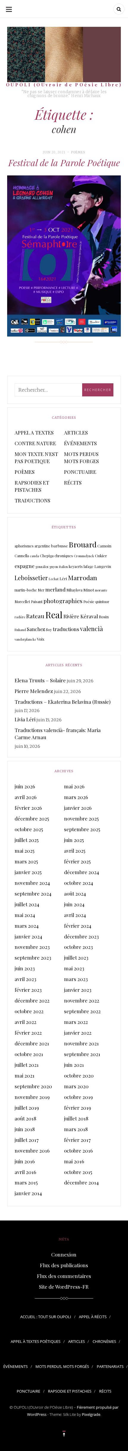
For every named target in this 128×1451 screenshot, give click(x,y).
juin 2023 (25, 968)
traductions (66, 628)
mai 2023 (74, 968)
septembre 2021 (82, 1054)
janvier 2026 (78, 807)
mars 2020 (76, 1086)
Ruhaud (20, 630)
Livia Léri (25, 719)
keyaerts (76, 566)
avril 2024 (75, 915)
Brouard (82, 544)
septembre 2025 (82, 829)
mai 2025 (25, 850)
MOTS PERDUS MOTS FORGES (81, 457)
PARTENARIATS (110, 1366)
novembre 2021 (81, 1043)
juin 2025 (74, 840)
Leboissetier (31, 578)
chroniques (63, 555)
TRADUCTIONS (32, 500)
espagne (25, 565)
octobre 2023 (78, 947)
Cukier (101, 555)
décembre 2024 (81, 872)
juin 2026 (25, 786)
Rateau (35, 616)
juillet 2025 (27, 840)
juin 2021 (74, 1064)
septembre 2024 (33, 893)
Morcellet (22, 601)
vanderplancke (25, 639)
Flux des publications (64, 1265)
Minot (88, 589)
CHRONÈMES (104, 1341)
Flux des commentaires (64, 1276)
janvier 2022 (77, 1032)
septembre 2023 (33, 957)
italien (63, 566)
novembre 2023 (32, 947)
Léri (63, 578)
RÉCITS (73, 482)
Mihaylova (74, 590)
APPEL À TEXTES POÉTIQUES (35, 1341)
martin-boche (26, 590)
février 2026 (28, 807)
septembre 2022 (82, 1011)
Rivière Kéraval (80, 616)
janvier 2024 (28, 936)
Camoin (104, 545)
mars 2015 (26, 1182)
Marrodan (82, 577)
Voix (40, 639)
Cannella (22, 555)
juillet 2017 (27, 1139)
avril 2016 (25, 1172)
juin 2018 (25, 1129)
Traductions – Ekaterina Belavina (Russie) (62, 701)
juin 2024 (74, 904)
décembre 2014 (81, 1182)
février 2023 (28, 989)
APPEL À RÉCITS (93, 1316)
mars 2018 (76, 1129)
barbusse (59, 545)
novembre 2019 (32, 1097)
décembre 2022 (32, 1000)
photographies (62, 601)
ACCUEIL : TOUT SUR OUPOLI (45, 1316)
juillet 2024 (27, 904)
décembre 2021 (32, 1043)
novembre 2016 (32, 1150)
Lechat (54, 579)
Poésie (88, 601)
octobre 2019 (78, 1097)
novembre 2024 (32, 882)
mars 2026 (76, 797)
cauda (34, 556)
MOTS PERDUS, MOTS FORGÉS (62, 1366)
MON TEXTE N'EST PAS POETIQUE (36, 457)
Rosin (104, 616)
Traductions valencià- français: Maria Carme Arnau (58, 733)
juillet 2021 (27, 1064)
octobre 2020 (79, 1075)
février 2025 (77, 861)
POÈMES (78, 152)
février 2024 (77, 925)
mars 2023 (76, 979)
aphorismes (24, 546)
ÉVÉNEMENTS (80, 443)
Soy (49, 629)
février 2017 (77, 1139)
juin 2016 (25, 1161)
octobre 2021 (29, 1054)
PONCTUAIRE (80, 471)
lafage (88, 566)
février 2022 (28, 1032)
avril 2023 (25, 979)
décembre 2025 (32, 818)
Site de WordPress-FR (64, 1286)
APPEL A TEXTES (34, 432)
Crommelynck (84, 556)
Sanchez (36, 629)
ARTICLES (76, 432)
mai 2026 (74, 786)
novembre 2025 (81, 818)
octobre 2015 (78, 1172)
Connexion (64, 1254)
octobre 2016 (78, 1150)
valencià (91, 629)
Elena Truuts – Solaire (40, 680)
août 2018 (25, 1118)
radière (20, 617)
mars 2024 (27, 925)
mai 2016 (74, 1161)
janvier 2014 (28, 1193)
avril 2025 (74, 850)
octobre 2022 (29, 1011)
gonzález (42, 566)
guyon (53, 566)
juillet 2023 (76, 957)
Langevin (102, 566)
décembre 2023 (81, 936)
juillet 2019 (27, 1107)
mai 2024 (25, 915)
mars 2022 (76, 1022)
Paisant (37, 601)
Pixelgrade (91, 1414)
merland (55, 589)
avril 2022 (25, 1022)
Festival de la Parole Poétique (64, 163)
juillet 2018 (76, 1118)
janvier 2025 (28, 872)
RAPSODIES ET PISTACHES (32, 486)
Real (54, 614)
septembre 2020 (33, 1086)
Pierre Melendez (34, 691)
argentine (42, 546)
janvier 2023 (77, 989)
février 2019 (77, 1107)
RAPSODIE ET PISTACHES (69, 1391)
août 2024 (75, 893)
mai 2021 (25, 1075)
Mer (41, 590)
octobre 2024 (78, 882)
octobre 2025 (29, 829)
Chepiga (47, 555)
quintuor (102, 601)
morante (101, 590)
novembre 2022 (81, 1000)
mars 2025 (26, 861)
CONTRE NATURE (35, 443)
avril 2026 (26, 797)
